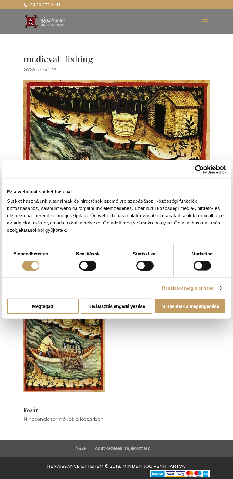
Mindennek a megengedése (190, 306)
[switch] (87, 265)
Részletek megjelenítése (188, 287)
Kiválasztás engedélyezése (116, 306)
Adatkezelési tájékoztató (123, 448)
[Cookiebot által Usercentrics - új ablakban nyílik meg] (199, 169)
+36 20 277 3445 (44, 4)
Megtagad (42, 306)
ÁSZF (81, 448)
